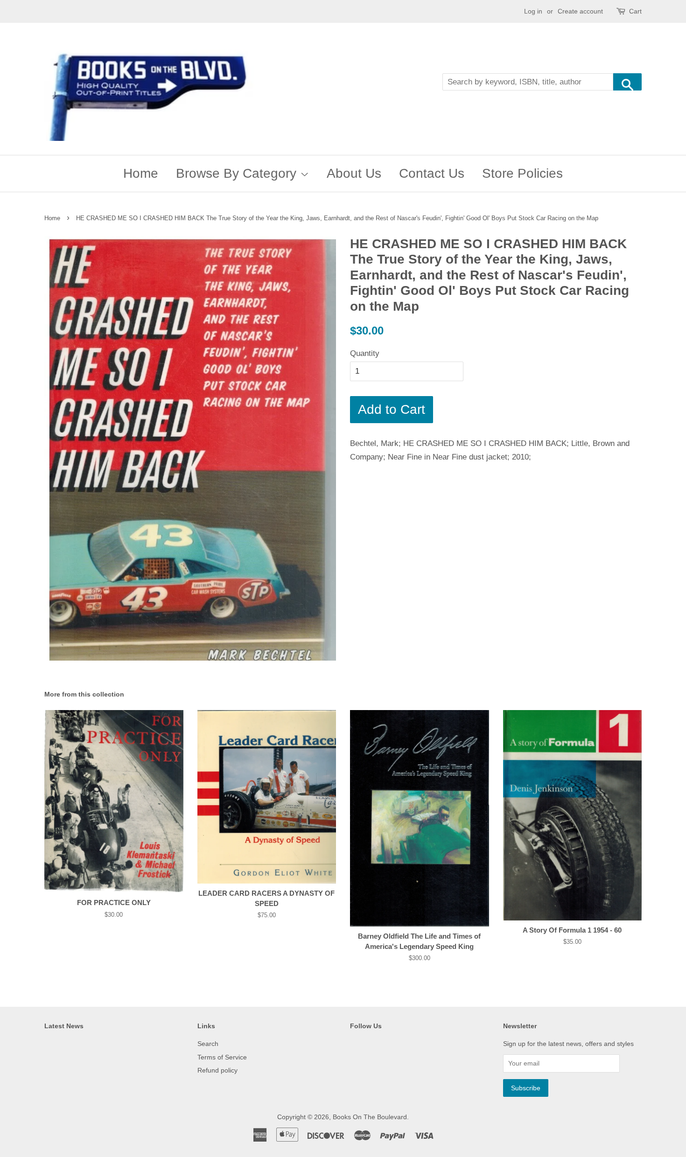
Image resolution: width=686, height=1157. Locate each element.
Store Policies (522, 173)
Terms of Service (222, 1057)
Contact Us (431, 173)
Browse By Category (238, 173)
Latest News (64, 1026)
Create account (580, 11)
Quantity (364, 353)
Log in (533, 11)
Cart (635, 11)
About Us (354, 173)
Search (207, 1043)
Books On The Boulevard (370, 1117)
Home (140, 173)
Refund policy (217, 1070)
